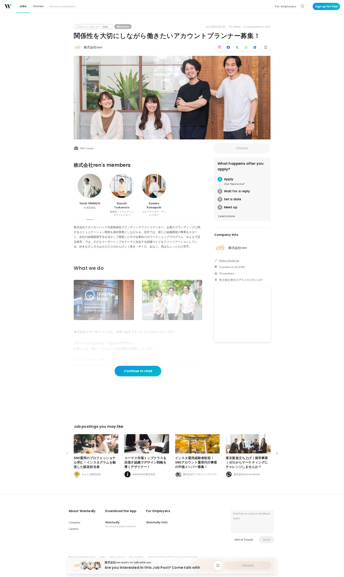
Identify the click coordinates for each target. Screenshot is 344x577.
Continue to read (138, 371)
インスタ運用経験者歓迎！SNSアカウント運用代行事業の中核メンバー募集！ (196, 462)
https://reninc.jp (229, 260)
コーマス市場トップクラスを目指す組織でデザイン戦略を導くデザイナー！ (145, 462)
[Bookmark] (266, 47)
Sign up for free (326, 6)
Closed (242, 148)
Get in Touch (243, 540)
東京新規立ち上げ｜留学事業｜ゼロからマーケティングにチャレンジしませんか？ (247, 462)
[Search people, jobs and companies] (303, 6)
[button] (82, 511)
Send (266, 540)
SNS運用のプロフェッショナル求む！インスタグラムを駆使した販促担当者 (95, 462)
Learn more (226, 216)
